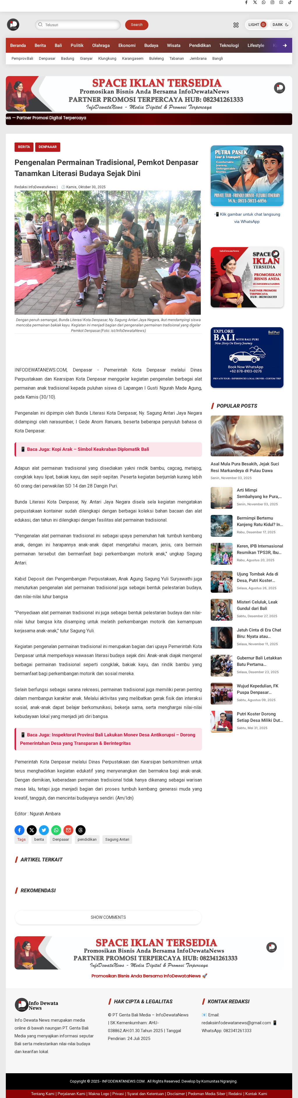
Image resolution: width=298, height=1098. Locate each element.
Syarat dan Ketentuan (145, 1094)
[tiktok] (290, 2)
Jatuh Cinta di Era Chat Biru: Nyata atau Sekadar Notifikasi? (259, 633)
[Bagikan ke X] (32, 830)
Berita (40, 45)
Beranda (18, 45)
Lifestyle (256, 45)
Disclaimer (176, 1094)
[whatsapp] (264, 2)
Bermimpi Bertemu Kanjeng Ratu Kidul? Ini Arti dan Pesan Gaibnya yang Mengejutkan (259, 521)
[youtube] (281, 2)
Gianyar (86, 58)
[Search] (236, 25)
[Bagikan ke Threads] (81, 830)
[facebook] (246, 2)
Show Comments (108, 917)
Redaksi (235, 1094)
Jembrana (198, 58)
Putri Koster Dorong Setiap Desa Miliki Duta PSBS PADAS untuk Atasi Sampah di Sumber (259, 717)
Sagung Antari (117, 839)
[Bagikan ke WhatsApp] (56, 830)
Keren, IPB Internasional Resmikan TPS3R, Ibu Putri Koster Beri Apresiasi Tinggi (260, 549)
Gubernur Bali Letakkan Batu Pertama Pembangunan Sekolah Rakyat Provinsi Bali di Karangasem (259, 661)
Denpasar (47, 58)
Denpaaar (48, 147)
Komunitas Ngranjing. (219, 1081)
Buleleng (156, 58)
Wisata (173, 45)
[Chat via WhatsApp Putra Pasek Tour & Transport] (247, 204)
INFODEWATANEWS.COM (124, 1081)
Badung (67, 58)
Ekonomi (127, 45)
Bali (58, 45)
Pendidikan (200, 45)
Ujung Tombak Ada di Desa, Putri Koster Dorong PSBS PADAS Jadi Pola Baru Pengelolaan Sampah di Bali (260, 577)
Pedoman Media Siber (206, 1094)
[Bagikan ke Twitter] (44, 830)
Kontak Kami (256, 1094)
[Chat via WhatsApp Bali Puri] (247, 386)
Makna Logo (98, 1094)
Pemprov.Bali (22, 58)
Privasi (118, 1094)
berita (24, 147)
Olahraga (101, 45)
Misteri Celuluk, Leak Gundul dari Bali (257, 605)
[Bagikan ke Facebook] (19, 830)
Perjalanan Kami (71, 1094)
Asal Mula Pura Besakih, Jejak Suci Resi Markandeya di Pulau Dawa (245, 467)
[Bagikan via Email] (68, 830)
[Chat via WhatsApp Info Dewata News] (247, 306)
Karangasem (132, 58)
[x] (255, 2)
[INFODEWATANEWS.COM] (13, 24)
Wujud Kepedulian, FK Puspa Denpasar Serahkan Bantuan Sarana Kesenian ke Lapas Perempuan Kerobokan (257, 689)
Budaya (151, 45)
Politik (77, 45)
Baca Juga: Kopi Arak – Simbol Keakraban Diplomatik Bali (88, 449)
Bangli (217, 58)
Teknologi (229, 45)
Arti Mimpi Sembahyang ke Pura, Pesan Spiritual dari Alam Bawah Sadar (258, 494)
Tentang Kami (42, 1094)
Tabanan (177, 58)
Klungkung (107, 58)
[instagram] (272, 2)
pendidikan (87, 839)
